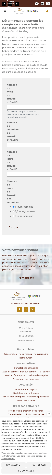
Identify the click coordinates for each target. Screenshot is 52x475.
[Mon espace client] (4, 4)
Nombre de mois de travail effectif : (11, 93)
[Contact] (17, 4)
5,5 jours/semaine (25, 211)
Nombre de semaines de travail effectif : (11, 131)
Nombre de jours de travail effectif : (11, 160)
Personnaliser (26, 471)
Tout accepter (13, 465)
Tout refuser (38, 465)
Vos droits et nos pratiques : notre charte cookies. (24, 453)
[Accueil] (26, 294)
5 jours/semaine (24, 206)
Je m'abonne (26, 277)
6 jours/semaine (24, 216)
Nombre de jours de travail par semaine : (11, 192)
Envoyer (13, 227)
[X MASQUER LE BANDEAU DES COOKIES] (49, 414)
